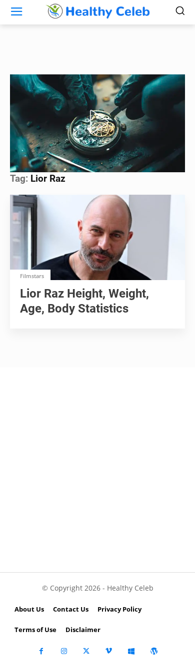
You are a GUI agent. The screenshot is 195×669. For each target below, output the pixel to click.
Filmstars (32, 276)
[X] (86, 651)
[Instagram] (63, 651)
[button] (97, 122)
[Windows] (131, 651)
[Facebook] (41, 651)
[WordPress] (153, 651)
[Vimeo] (109, 651)
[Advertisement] (97, 469)
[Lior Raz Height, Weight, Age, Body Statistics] (97, 238)
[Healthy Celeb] (97, 10)
